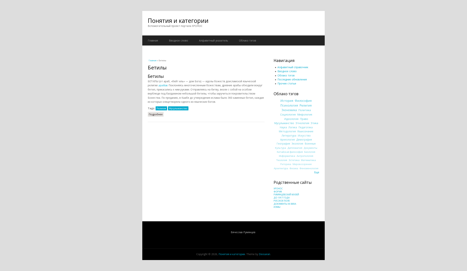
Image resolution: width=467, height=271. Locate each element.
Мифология (304, 114)
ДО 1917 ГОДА (282, 197)
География (283, 143)
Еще (316, 172)
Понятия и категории (178, 20)
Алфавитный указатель (213, 40)
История (286, 101)
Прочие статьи (286, 83)
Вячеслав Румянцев (243, 232)
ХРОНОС (278, 188)
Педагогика (305, 127)
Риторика (285, 164)
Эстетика (294, 160)
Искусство (304, 135)
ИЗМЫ (277, 207)
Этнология (302, 123)
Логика (292, 127)
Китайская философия (290, 151)
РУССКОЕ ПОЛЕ (282, 200)
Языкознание (305, 131)
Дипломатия (294, 147)
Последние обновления (292, 79)
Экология (297, 143)
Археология (287, 139)
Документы (310, 147)
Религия (161, 108)
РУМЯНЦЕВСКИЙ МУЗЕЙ (286, 194)
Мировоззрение (302, 164)
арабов (162, 85)
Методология (287, 131)
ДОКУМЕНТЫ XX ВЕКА (285, 203)
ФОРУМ (278, 191)
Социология (288, 114)
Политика (304, 110)
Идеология (291, 119)
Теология (281, 160)
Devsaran (264, 254)
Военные (310, 143)
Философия (303, 101)
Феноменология (309, 168)
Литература (289, 135)
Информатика (287, 156)
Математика (308, 160)
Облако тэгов (247, 40)
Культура (280, 147)
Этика (314, 123)
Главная (153, 40)
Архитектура (281, 168)
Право (304, 119)
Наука (283, 127)
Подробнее (156, 114)
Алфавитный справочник (292, 67)
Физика (294, 168)
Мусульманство (178, 108)
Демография (304, 139)
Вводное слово (178, 40)
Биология (309, 151)
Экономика (289, 110)
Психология (289, 105)
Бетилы (156, 76)
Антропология (305, 156)
